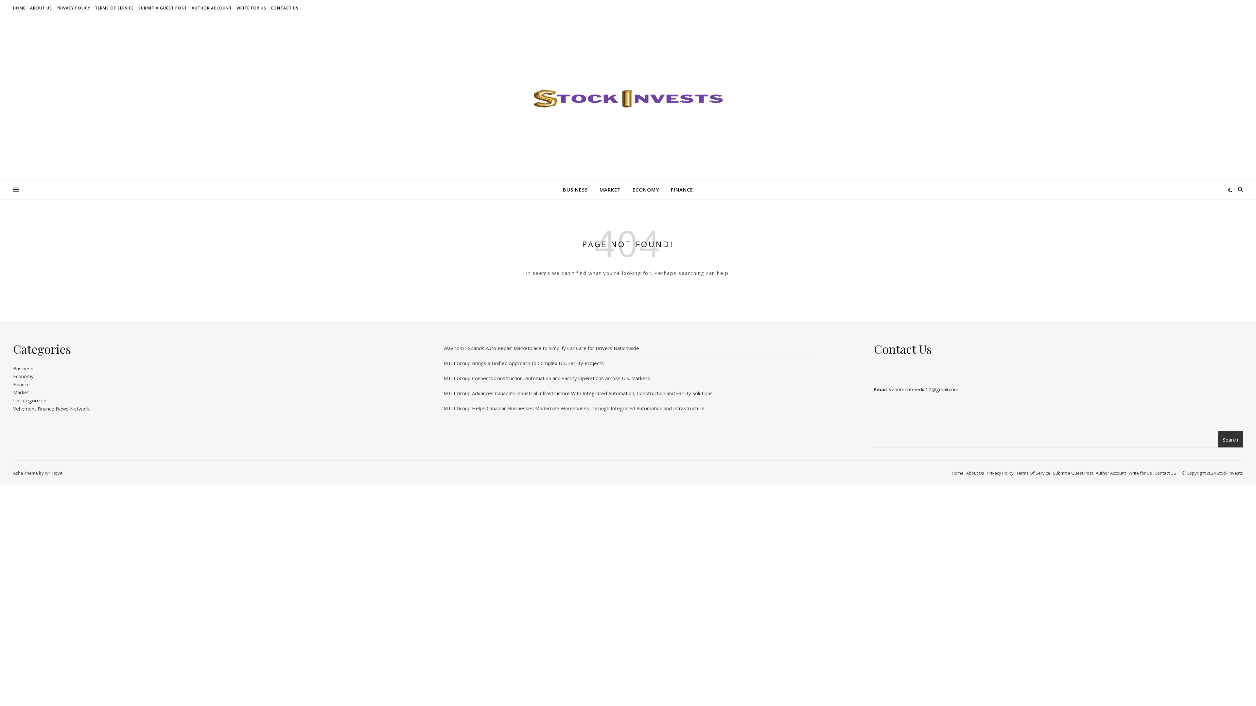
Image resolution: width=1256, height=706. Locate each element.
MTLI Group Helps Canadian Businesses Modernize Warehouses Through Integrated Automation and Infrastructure (574, 408)
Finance (682, 189)
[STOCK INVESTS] (628, 98)
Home (19, 8)
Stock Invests (1230, 473)
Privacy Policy (73, 8)
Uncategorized (29, 400)
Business (575, 189)
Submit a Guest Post (162, 8)
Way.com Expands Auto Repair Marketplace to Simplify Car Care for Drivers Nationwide (541, 348)
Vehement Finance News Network (51, 408)
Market (610, 189)
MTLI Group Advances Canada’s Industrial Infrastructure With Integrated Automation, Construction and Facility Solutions (578, 393)
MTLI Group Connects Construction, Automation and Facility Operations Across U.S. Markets (547, 378)
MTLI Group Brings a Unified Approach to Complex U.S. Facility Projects (524, 363)
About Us (41, 8)
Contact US (285, 8)
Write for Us (251, 8)
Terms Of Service (114, 8)
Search (1230, 439)
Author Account (212, 8)
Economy (646, 189)
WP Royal (54, 473)
